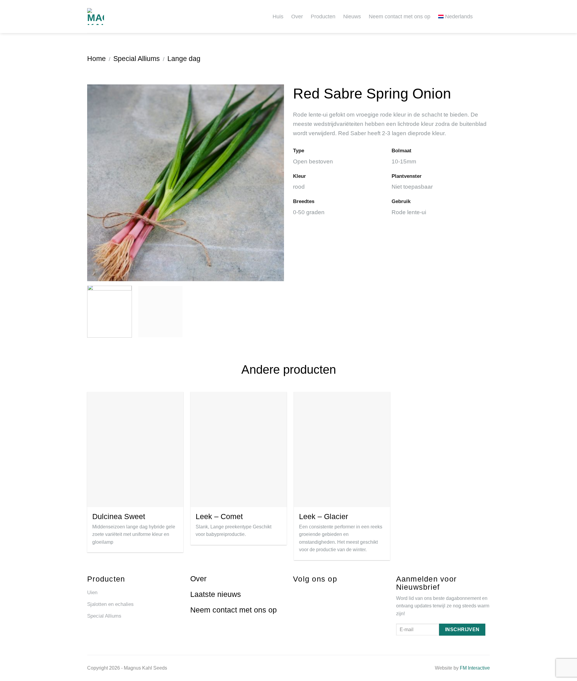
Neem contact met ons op (399, 17)
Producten (323, 17)
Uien (92, 592)
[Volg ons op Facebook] (295, 592)
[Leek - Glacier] (342, 449)
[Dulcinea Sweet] (135, 449)
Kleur (299, 176)
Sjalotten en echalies (110, 604)
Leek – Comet (219, 516)
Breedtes (303, 201)
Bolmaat (401, 150)
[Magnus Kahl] (108, 16)
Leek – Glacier (323, 516)
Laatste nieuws (215, 594)
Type (298, 150)
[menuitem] (457, 16)
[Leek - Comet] (239, 449)
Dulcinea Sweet (118, 516)
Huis (278, 17)
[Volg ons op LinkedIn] (317, 592)
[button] (487, 16)
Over (297, 17)
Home (96, 58)
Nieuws (352, 17)
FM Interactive (475, 667)
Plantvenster (407, 176)
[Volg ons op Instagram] (306, 592)
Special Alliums (136, 58)
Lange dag (183, 58)
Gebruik (401, 201)
